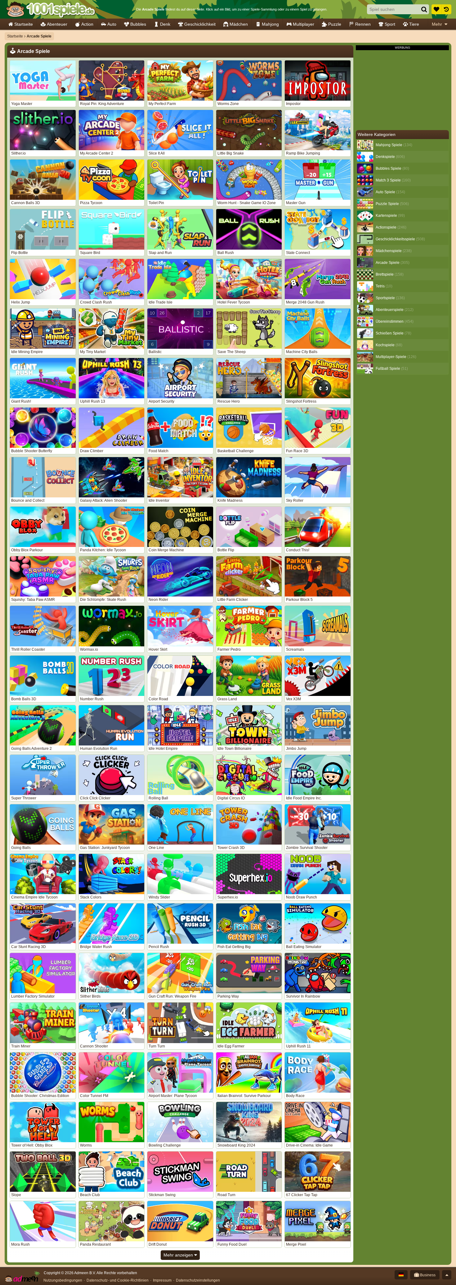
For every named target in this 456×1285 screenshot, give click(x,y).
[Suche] (424, 9)
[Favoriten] (436, 9)
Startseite (23, 24)
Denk (165, 24)
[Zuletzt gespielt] (446, 9)
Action (87, 24)
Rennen (363, 24)
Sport (390, 24)
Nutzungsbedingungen (62, 1280)
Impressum (162, 1280)
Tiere (414, 24)
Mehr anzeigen (178, 1254)
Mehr (437, 24)
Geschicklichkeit (200, 24)
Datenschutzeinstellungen (198, 1280)
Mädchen (239, 24)
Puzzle (334, 24)
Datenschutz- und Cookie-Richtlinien (118, 1280)
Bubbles (138, 24)
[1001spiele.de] (50, 9)
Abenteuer (57, 24)
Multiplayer (303, 24)
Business (427, 1275)
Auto (111, 24)
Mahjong (270, 24)
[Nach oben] (446, 1274)
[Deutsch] (401, 1274)
